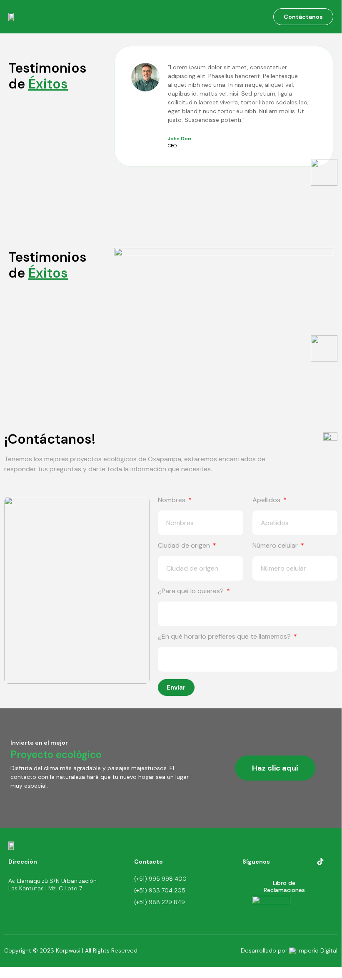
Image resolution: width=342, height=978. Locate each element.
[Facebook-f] (295, 862)
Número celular (276, 546)
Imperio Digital (316, 950)
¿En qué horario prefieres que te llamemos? (225, 637)
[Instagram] (307, 862)
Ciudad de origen (185, 546)
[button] (145, 17)
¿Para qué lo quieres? (191, 591)
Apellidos (267, 500)
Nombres (172, 500)
